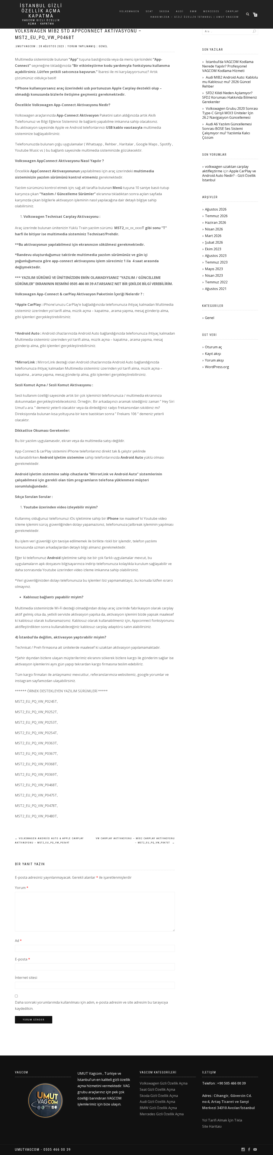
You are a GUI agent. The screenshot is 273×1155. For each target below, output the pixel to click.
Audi (180, 11)
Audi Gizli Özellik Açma (157, 1101)
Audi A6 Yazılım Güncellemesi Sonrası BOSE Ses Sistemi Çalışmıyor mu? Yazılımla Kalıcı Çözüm (227, 131)
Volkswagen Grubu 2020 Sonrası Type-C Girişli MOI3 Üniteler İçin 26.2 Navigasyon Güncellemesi (230, 113)
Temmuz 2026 (216, 216)
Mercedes (211, 11)
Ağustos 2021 (216, 288)
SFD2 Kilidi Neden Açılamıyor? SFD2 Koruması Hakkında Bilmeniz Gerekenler (229, 97)
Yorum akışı (214, 360)
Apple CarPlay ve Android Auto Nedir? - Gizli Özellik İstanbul (229, 175)
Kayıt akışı (213, 353)
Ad (18, 940)
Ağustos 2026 (216, 209)
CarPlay (232, 11)
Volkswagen (129, 11)
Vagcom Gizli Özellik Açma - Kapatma (41, 22)
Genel (103, 46)
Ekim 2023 (213, 249)
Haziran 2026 (215, 222)
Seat (149, 11)
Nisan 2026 (214, 229)
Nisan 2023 (214, 275)
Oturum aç (213, 347)
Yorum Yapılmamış (81, 46)
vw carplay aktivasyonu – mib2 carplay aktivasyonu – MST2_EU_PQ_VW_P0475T (135, 840)
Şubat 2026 (214, 242)
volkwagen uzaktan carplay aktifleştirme (225, 168)
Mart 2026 (213, 235)
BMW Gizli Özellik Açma (158, 1107)
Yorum (21, 887)
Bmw (193, 11)
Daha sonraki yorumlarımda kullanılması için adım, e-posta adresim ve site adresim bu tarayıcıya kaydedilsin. (91, 1005)
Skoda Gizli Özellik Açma (159, 1095)
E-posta (22, 959)
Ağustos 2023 (216, 255)
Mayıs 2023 (214, 268)
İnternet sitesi (26, 977)
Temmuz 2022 (216, 282)
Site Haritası (212, 1126)
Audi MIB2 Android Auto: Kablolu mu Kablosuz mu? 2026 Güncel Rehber (230, 82)
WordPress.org (217, 367)
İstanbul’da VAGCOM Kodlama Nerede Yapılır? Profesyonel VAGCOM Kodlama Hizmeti (227, 66)
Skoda (165, 11)
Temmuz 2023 (216, 262)
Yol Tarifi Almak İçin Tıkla (222, 1120)
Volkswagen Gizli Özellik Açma (163, 1083)
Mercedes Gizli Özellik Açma (162, 1114)
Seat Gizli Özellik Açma (157, 1089)
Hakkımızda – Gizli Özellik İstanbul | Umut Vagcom (194, 17)
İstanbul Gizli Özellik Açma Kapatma (41, 11)
